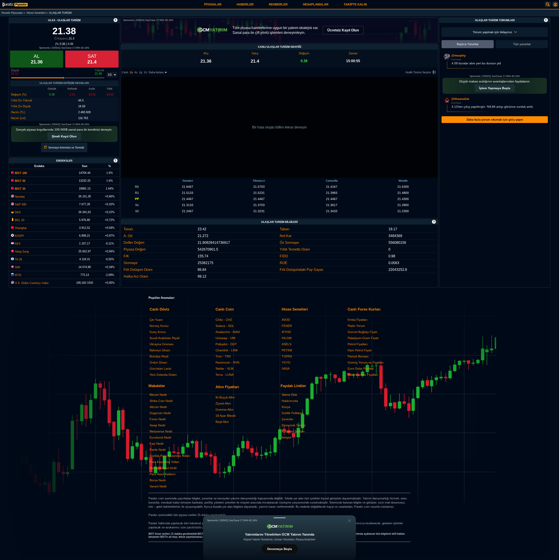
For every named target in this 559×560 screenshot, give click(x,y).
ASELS (286, 344)
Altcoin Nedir (158, 407)
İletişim (286, 437)
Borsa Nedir (158, 480)
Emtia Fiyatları (357, 319)
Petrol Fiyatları (358, 344)
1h (145, 72)
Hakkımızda (290, 401)
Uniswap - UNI (225, 338)
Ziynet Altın (223, 403)
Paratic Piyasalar (12, 12)
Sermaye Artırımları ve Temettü (66, 147)
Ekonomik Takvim (294, 425)
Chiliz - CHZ (224, 319)
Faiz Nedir (157, 443)
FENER (287, 326)
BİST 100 (20, 173)
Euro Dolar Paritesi (361, 368)
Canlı (125, 72)
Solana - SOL (225, 326)
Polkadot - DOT (226, 344)
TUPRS (287, 356)
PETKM (287, 350)
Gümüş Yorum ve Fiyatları (366, 362)
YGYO (286, 362)
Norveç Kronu (159, 326)
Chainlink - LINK (227, 350)
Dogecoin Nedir (160, 413)
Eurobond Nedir (160, 437)
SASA (286, 368)
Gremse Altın (224, 409)
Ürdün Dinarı (158, 362)
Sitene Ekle (289, 394)
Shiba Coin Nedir (161, 401)
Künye (286, 407)
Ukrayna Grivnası (162, 344)
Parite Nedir (158, 449)
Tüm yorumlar (522, 44)
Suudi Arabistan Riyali (164, 338)
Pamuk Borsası (358, 356)
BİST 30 (19, 188)
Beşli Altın (222, 421)
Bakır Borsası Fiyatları (363, 374)
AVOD (286, 319)
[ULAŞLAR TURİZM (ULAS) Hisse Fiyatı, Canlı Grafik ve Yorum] (15, 4)
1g (140, 72)
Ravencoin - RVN (227, 362)
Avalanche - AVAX (228, 332)
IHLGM (287, 338)
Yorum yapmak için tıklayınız (492, 32)
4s (136, 72)
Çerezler (287, 419)
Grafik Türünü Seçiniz (418, 72)
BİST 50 (19, 181)
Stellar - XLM (224, 368)
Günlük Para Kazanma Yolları (170, 456)
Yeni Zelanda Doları (163, 374)
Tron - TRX (223, 356)
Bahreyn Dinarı (160, 350)
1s (131, 72)
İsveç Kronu (158, 332)
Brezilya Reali (159, 356)
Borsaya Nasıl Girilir (163, 468)
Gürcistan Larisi (160, 368)
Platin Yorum (356, 326)
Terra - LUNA (225, 374)
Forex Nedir (158, 419)
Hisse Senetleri (36, 12)
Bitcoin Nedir (158, 394)
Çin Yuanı (156, 319)
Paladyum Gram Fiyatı (363, 338)
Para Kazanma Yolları (164, 462)
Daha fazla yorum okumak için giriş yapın (495, 119)
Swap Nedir (158, 425)
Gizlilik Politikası (293, 413)
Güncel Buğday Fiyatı (362, 332)
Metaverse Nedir (161, 431)
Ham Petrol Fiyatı (360, 350)
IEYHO (286, 332)
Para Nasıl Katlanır (163, 474)
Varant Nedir (158, 486)
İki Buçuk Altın (225, 397)
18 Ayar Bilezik (226, 415)
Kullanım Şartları (293, 431)
